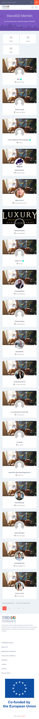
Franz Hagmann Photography (18, 140)
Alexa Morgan (19, 533)
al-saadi (19, 442)
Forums (4, 664)
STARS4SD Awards (7, 642)
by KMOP (22, 716)
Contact (4, 668)
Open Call (5, 647)
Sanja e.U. (18, 261)
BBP (18, 79)
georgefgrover (19, 563)
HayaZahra (19, 351)
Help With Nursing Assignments (19, 472)
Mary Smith (19, 200)
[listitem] (20, 628)
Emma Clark (19, 593)
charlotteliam (19, 321)
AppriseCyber (19, 170)
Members (5, 660)
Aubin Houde (19, 109)
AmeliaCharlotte (19, 382)
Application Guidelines (9, 651)
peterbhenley (19, 503)
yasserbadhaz (19, 291)
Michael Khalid (19, 230)
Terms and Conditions (8, 655)
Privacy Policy (6, 673)
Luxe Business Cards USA (19, 412)
